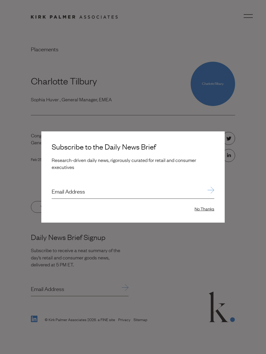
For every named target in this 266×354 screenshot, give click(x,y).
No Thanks (204, 208)
